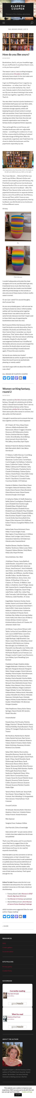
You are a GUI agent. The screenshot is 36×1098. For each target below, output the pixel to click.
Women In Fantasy (16, 899)
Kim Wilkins (11, 995)
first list (17, 400)
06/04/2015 (6, 395)
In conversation (7, 951)
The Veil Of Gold (13, 994)
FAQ (4, 943)
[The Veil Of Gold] (5, 998)
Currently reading (17, 991)
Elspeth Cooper (18, 7)
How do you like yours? (15, 54)
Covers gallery (7, 947)
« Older (5, 926)
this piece (17, 74)
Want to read (17, 1014)
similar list (16, 409)
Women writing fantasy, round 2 (16, 390)
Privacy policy (7, 967)
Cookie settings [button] (27, 1092)
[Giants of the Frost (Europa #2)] (5, 1021)
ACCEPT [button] (18, 1095)
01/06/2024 (6, 58)
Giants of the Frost (13, 1017)
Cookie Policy (7, 971)
